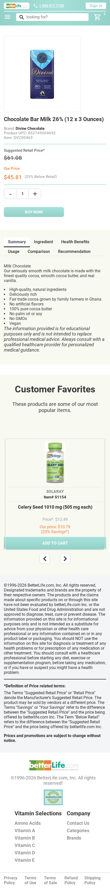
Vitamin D (25, 852)
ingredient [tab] (43, 241)
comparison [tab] (39, 251)
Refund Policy (71, 880)
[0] (97, 17)
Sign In (96, 5)
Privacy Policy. (10, 880)
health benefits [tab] (75, 241)
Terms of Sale (50, 880)
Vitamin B (25, 838)
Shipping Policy (92, 880)
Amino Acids (28, 823)
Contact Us (78, 823)
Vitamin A (25, 830)
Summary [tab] (17, 241)
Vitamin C (25, 845)
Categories (78, 830)
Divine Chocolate (30, 128)
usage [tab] (13, 251)
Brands (74, 838)
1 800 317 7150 (51, 6)
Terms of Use (30, 880)
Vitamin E (25, 860)
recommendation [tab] (74, 251)
